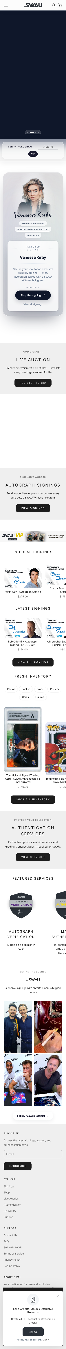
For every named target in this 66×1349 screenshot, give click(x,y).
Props (40, 689)
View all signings (33, 316)
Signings (9, 1186)
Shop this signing (30, 307)
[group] (33, 536)
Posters (54, 689)
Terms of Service (14, 1253)
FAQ (6, 1241)
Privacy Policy (12, 1259)
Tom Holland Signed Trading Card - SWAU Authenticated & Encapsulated (22, 778)
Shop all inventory (33, 799)
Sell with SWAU (13, 1247)
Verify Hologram (20, 146)
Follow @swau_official (33, 1115)
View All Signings (33, 662)
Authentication (12, 1204)
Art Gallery (10, 1210)
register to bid (33, 382)
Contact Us (10, 1235)
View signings (33, 508)
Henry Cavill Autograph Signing (23, 591)
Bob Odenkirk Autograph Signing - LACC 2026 (22, 643)
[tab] (27, 132)
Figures (39, 696)
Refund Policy (12, 1265)
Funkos (26, 689)
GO (33, 153)
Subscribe (17, 1165)
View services (33, 856)
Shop (7, 1192)
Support (8, 1217)
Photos (11, 689)
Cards (25, 696)
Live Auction (11, 1198)
